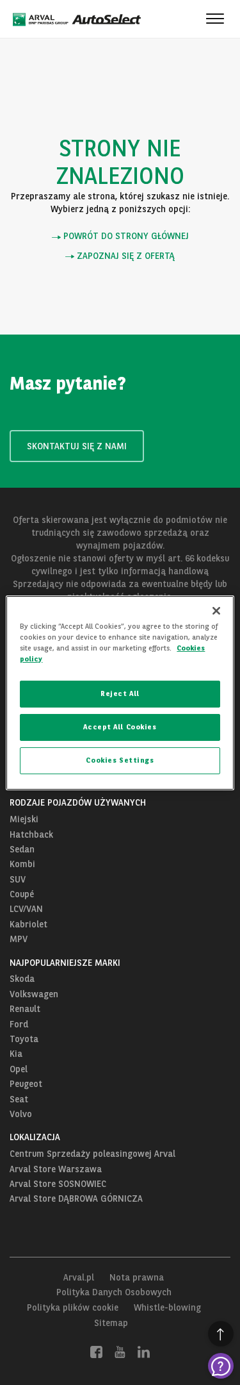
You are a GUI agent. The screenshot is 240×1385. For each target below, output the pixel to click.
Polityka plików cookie (72, 1307)
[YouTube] (120, 1351)
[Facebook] (96, 1351)
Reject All (120, 693)
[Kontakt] (221, 1366)
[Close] (216, 610)
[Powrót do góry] (221, 1334)
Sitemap (111, 1323)
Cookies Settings (120, 760)
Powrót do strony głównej (125, 236)
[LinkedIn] (144, 1351)
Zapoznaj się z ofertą (124, 256)
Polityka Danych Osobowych (114, 1292)
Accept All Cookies (119, 726)
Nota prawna (136, 1277)
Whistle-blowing (167, 1307)
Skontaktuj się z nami (77, 446)
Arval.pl (78, 1277)
